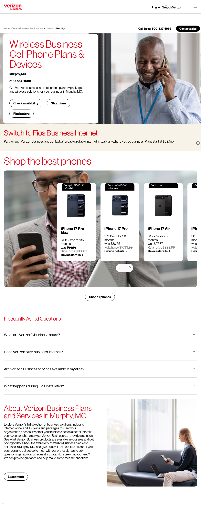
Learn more (16, 476)
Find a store (21, 113)
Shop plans (58, 103)
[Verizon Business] (13, 7)
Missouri (50, 28)
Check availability (25, 103)
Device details (71, 255)
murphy (60, 28)
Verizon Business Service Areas (27, 28)
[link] (120, 268)
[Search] (172, 7)
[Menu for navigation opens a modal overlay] (195, 7)
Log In (156, 7)
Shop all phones (100, 297)
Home (7, 28)
